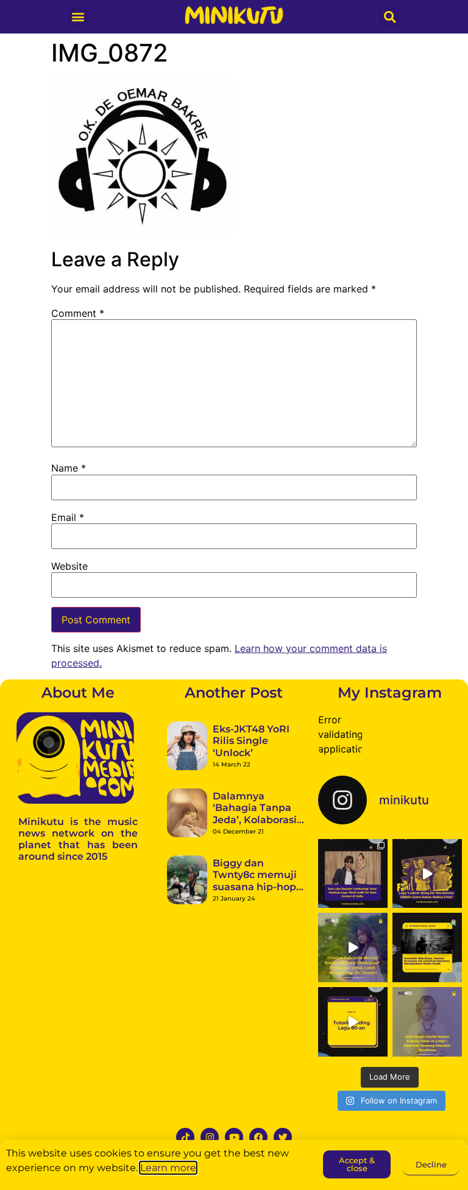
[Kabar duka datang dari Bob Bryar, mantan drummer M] (427, 947)
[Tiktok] (185, 1137)
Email (67, 517)
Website (69, 566)
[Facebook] (258, 1137)
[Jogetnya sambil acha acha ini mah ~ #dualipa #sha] (353, 873)
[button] (78, 16)
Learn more (168, 1168)
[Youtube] (234, 1137)
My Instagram (390, 692)
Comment (77, 313)
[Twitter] (283, 1137)
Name (68, 468)
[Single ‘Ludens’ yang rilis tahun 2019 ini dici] (427, 873)
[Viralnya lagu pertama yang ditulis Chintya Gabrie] (353, 947)
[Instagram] (209, 1137)
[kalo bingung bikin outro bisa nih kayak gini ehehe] (353, 1022)
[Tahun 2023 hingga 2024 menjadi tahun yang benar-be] (427, 1022)
